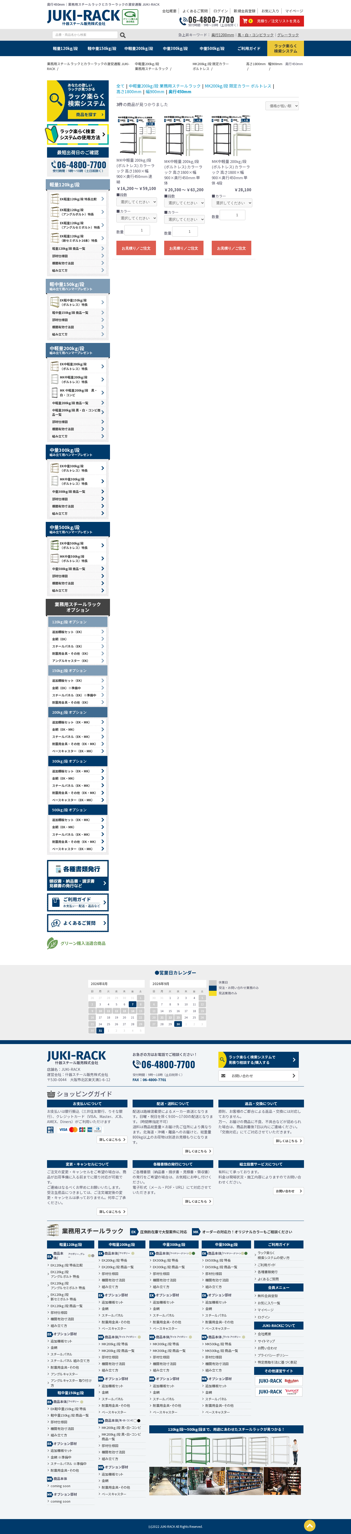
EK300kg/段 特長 (165, 1260)
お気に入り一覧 (269, 1302)
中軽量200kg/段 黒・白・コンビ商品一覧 (76, 412)
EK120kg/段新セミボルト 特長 (63, 1297)
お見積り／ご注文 (136, 248)
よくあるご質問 (195, 10)
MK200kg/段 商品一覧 (118, 1350)
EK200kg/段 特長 (114, 1260)
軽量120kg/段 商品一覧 (68, 248)
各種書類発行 (268, 1271)
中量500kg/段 (212, 48)
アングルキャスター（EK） (71, 660)
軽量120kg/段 (65, 48)
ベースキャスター (114, 1328)
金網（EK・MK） (64, 729)
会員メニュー (279, 1287)
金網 (54, 1347)
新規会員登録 (244, 10)
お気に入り (270, 10)
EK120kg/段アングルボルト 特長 (65, 1274)
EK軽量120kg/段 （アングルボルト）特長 (77, 212)
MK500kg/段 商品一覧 (221, 1350)
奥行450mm (180, 91)
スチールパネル (61, 1354)
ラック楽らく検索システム (285, 48)
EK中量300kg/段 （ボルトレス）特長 (74, 468)
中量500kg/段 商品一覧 (68, 568)
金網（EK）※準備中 (66, 688)
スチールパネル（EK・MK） (71, 736)
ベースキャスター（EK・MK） (73, 751)
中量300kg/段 (175, 48)
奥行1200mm (222, 34)
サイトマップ (266, 1341)
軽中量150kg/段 (102, 48)
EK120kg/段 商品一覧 (67, 1306)
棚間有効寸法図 (63, 263)
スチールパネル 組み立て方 (70, 1360)
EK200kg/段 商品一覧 (118, 1267)
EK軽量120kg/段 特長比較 (78, 199)
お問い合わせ (242, 1075)
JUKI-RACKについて (278, 1325)
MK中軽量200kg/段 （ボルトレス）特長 (74, 379)
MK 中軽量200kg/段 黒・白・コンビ (78, 392)
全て (120, 86)
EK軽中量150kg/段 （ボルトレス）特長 (74, 302)
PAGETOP (310, 1525)
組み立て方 (60, 270)
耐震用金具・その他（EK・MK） (75, 744)
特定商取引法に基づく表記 (277, 1362)
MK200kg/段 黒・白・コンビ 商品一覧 (121, 1437)
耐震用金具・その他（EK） (71, 653)
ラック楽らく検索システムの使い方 (274, 1255)
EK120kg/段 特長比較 (67, 1265)
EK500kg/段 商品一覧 (221, 1267)
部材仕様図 (60, 256)
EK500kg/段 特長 (218, 1260)
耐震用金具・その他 (65, 1367)
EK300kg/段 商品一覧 (169, 1267)
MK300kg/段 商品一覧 (169, 1350)
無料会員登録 (268, 1295)
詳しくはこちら (110, 1139)
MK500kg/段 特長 (218, 1344)
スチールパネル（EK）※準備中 (74, 695)
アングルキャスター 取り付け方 (71, 1383)
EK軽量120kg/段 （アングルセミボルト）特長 (80, 225)
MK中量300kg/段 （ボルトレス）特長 (74, 481)
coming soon (60, 1486)
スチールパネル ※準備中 (69, 1463)
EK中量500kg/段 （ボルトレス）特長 (74, 545)
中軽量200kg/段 (138, 48)
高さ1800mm (129, 91)
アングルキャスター (64, 1374)
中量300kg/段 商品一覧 (68, 491)
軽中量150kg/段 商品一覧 (70, 312)
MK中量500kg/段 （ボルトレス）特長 (74, 558)
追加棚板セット (61, 1341)
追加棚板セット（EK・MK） (71, 722)
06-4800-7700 (211, 19)
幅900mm (155, 91)
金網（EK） (60, 639)
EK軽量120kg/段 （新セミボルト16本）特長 (78, 238)
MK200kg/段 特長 (115, 1344)
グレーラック (288, 34)
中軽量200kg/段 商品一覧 (70, 403)
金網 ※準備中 (61, 1457)
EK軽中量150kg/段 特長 (68, 1409)
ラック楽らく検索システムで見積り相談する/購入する (252, 1059)
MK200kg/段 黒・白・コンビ (121, 1427)
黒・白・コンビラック (256, 34)
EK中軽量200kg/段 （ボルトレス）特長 (74, 366)
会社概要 (169, 10)
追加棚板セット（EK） (68, 632)
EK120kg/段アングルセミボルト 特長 (68, 1285)
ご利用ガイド (249, 48)
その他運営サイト (278, 1370)
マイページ (294, 10)
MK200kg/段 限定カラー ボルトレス (238, 86)
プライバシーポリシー (273, 1355)
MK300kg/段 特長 (166, 1344)
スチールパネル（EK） (68, 646)
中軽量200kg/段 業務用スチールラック (165, 86)
